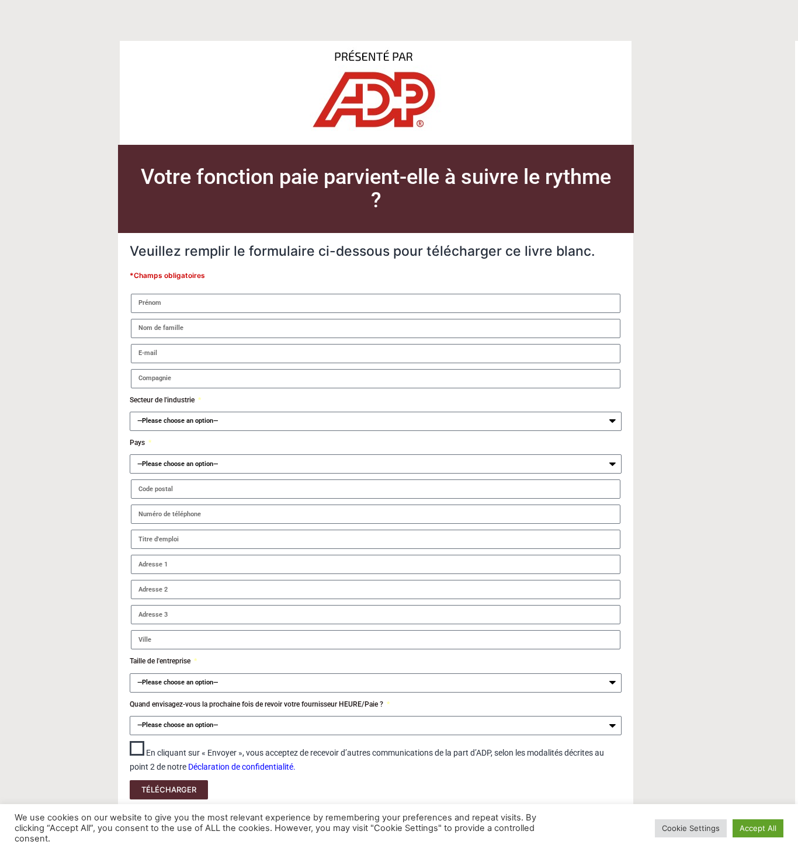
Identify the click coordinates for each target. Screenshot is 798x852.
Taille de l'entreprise (161, 661)
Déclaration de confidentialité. (242, 766)
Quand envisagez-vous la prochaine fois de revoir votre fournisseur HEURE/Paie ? (257, 704)
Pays (138, 443)
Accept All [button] (758, 828)
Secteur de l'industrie (163, 400)
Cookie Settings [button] (691, 828)
